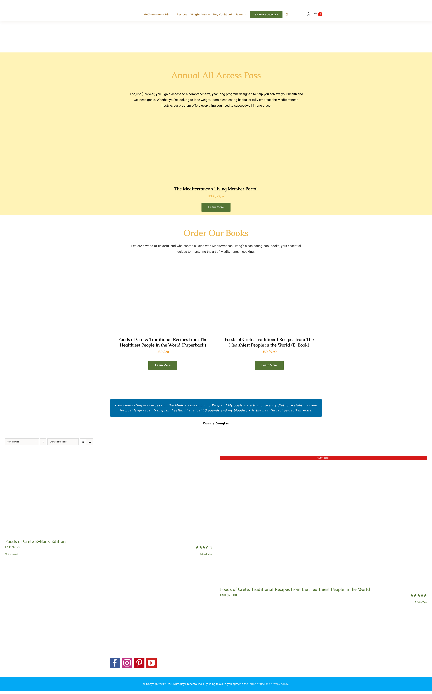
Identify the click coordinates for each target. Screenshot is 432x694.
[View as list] (89, 442)
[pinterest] (139, 663)
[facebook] (115, 663)
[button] (287, 15)
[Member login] (308, 14)
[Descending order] (43, 441)
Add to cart (13, 554)
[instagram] (127, 663)
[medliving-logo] (121, 3)
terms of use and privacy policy (268, 684)
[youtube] (151, 663)
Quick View (207, 554)
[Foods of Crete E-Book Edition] (108, 495)
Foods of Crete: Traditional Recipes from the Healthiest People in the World (295, 589)
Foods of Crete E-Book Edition (35, 541)
